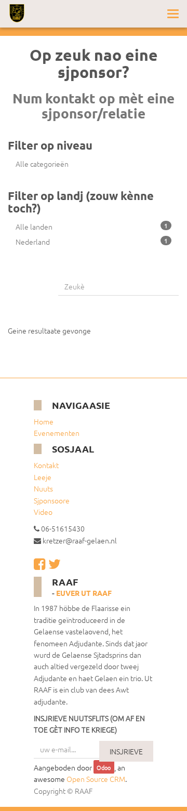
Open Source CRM (95, 779)
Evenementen (56, 433)
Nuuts (43, 488)
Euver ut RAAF (84, 592)
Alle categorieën (42, 163)
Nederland (92, 241)
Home (44, 421)
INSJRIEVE (126, 751)
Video (43, 512)
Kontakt (46, 465)
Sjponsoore (52, 500)
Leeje (42, 477)
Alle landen (92, 226)
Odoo (104, 768)
